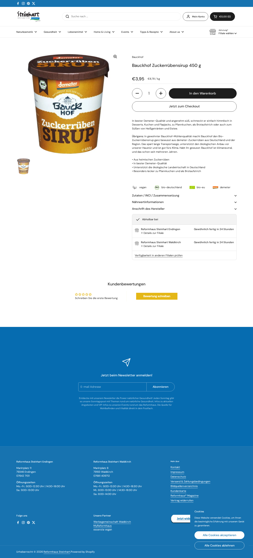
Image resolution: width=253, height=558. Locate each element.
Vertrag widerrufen (182, 500)
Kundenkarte (178, 491)
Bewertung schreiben (156, 296)
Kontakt (175, 467)
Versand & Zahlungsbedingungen (190, 481)
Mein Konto (198, 16)
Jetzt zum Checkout (184, 106)
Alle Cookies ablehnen (219, 545)
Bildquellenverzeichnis (184, 486)
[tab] (152, 233)
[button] (223, 32)
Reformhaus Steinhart (57, 552)
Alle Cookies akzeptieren (219, 535)
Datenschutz (178, 476)
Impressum (177, 472)
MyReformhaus (102, 525)
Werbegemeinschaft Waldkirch (112, 522)
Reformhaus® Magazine (185, 495)
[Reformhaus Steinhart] (28, 16)
